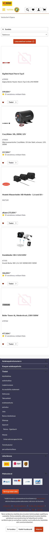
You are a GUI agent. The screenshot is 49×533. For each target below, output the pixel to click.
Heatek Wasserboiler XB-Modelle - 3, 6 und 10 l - (22, 194)
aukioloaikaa (6, 381)
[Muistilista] (32, 9)
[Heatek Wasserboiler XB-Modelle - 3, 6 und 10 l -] (24, 179)
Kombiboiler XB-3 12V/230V (14, 255)
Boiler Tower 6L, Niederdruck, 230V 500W (20, 315)
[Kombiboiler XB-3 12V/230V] (24, 239)
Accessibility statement (10, 389)
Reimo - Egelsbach (10, 429)
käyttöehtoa (6, 376)
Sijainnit (5, 425)
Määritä (39, 529)
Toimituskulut (7, 445)
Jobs (3, 411)
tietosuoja (6, 394)
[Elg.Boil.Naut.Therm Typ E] (24, 58)
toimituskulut (41, 498)
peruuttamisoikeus (9, 449)
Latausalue (7, 506)
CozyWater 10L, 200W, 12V (14, 134)
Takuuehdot (6, 398)
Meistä (4, 435)
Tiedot (11, 102)
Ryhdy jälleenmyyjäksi (36, 506)
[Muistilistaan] (3, 102)
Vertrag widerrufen (10, 491)
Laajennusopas (7, 385)
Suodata (8, 29)
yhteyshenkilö (24, 510)
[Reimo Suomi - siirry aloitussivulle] (7, 3)
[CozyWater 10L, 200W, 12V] (24, 118)
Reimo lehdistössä (8, 416)
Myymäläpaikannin (19, 506)
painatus (5, 407)
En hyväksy (11, 529)
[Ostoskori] (44, 9)
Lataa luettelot (12, 510)
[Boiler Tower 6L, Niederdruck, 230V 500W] (24, 300)
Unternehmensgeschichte (12, 439)
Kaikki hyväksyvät (25, 529)
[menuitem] (8, 9)
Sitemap (5, 420)
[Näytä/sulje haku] (27, 9)
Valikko (10, 9)
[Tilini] (38, 9)
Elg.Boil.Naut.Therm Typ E (13, 73)
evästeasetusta (7, 403)
